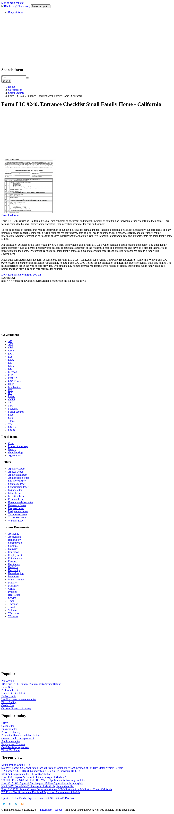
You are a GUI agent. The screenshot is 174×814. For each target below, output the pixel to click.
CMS (11, 350)
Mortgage (13, 585)
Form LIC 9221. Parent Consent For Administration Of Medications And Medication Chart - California (56, 789)
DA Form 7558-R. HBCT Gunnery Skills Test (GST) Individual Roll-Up (40, 770)
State (10, 417)
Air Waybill (7, 680)
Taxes (11, 420)
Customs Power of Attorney (16, 708)
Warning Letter (16, 520)
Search (6, 80)
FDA (11, 375)
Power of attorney (11, 732)
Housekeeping (16, 573)
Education (13, 552)
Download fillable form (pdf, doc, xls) (21, 274)
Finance (12, 561)
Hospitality (14, 570)
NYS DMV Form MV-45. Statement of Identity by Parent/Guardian (37, 786)
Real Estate (14, 594)
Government (15, 89)
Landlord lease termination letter (18, 699)
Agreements (14, 455)
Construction (15, 542)
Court (11, 443)
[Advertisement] (87, 40)
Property (12, 591)
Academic (13, 533)
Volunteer (13, 610)
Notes (15, 798)
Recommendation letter (20, 502)
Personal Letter (16, 499)
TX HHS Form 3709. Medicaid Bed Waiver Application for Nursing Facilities (43, 780)
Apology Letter (16, 468)
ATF (10, 344)
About (58, 809)
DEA (11, 359)
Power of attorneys (18, 446)
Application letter (17, 474)
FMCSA (13, 378)
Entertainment (15, 558)
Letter (4, 722)
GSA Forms (14, 381)
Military (12, 582)
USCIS (12, 427)
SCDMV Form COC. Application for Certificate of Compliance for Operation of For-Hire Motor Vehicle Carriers (62, 767)
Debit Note (7, 687)
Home (11, 86)
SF (51, 798)
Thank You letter (17, 517)
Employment (15, 555)
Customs (13, 545)
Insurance (13, 576)
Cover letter (7, 725)
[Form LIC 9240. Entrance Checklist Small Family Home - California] (28, 212)
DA (10, 356)
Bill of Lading (8, 702)
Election (12, 371)
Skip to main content (12, 2)
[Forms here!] (9, 6)
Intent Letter (14, 493)
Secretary (13, 408)
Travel (11, 607)
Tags (29, 798)
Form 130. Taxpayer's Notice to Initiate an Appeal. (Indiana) (33, 777)
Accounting (14, 536)
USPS (11, 430)
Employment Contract (13, 744)
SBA (11, 402)
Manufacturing (16, 579)
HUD (11, 384)
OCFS (11, 399)
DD (10, 362)
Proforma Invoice (10, 690)
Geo (35, 798)
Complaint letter (16, 483)
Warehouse (14, 613)
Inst (41, 798)
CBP (10, 347)
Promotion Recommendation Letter (20, 735)
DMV (11, 365)
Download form (10, 215)
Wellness (13, 616)
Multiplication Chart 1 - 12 (15, 764)
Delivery (13, 548)
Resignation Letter (18, 511)
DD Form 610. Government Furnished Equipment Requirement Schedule (40, 792)
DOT (11, 353)
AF (10, 341)
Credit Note (7, 705)
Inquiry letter (15, 490)
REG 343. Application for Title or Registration (26, 774)
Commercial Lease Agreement (17, 738)
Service (12, 597)
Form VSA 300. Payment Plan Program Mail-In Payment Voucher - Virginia (42, 783)
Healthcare (14, 564)
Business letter (9, 729)
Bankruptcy (14, 539)
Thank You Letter (10, 750)
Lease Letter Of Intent (13, 693)
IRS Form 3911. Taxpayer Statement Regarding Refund (31, 684)
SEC (10, 405)
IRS (10, 393)
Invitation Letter (16, 496)
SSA (10, 414)
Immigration (14, 387)
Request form (15, 12)
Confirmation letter (18, 486)
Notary (12, 449)
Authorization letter (18, 477)
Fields (22, 798)
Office (11, 588)
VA (10, 423)
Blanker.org (23, 6)
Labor (11, 396)
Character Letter (16, 480)
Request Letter (16, 508)
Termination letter (17, 514)
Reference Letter (17, 505)
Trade (11, 600)
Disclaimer (46, 809)
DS (10, 368)
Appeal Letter (15, 471)
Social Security (16, 92)
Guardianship (15, 452)
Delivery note (8, 696)
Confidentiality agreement (15, 747)
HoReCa (13, 567)
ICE (10, 390)
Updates (5, 798)
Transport (13, 604)
